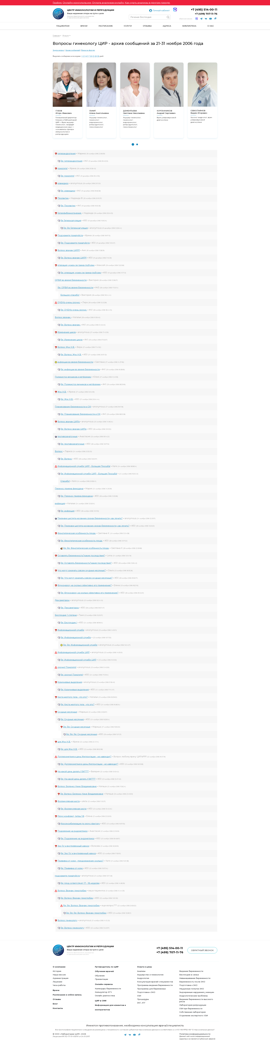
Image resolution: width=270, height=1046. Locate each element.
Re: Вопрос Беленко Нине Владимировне (81, 794)
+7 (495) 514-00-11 (204, 9)
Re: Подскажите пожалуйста (75, 243)
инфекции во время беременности (75, 362)
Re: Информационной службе (75, 637)
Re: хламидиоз (67, 191)
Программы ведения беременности (155, 985)
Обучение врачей (104, 971)
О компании (59, 967)
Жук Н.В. (62, 392)
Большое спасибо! (69, 295)
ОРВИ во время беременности (71, 280)
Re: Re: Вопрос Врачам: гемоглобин (81, 905)
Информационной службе (71, 630)
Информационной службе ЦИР (74, 652)
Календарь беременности (108, 988)
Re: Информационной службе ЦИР (78, 660)
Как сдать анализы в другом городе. (147, 2)
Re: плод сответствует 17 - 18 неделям (79, 883)
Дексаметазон (62, 600)
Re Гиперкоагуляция (70, 220)
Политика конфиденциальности (194, 1034)
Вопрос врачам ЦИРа (69, 421)
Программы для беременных (151, 989)
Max (175, 9)
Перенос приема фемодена (69, 488)
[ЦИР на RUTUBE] (215, 19)
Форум (65, 35)
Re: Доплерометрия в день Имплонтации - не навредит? (89, 764)
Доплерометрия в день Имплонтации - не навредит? (84, 756)
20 (96, 56)
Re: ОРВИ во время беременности (75, 287)
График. (57, 2)
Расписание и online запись (67, 995)
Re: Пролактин (67, 205)
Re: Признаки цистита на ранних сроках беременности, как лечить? (94, 526)
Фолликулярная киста (69, 801)
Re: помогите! (67, 176)
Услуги (128, 26)
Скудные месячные (67, 712)
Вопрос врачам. (63, 317)
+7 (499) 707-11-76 (206, 13)
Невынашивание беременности (194, 978)
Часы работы (59, 985)
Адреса (167, 26)
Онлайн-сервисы (104, 984)
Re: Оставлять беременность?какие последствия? (86, 563)
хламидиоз (63, 183)
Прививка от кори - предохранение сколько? (81, 861)
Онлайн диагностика (105, 995)
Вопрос (59, 451)
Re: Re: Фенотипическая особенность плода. (86, 548)
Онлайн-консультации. (77, 2)
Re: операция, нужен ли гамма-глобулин (80, 272)
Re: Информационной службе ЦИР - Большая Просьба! (88, 473)
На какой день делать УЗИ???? (73, 771)
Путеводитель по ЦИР (107, 967)
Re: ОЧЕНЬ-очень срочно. (73, 310)
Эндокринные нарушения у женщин (196, 992)
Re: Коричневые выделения (74, 689)
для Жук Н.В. (64, 741)
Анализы (141, 971)
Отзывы (147, 26)
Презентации (101, 979)
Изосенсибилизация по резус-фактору (80, 823)
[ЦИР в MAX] (196, 19)
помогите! (63, 168)
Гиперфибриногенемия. (70, 213)
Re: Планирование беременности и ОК (80, 414)
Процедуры (143, 999)
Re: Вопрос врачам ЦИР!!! (73, 258)
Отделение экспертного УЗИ (193, 1015)
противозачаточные (67, 436)
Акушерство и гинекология (150, 975)
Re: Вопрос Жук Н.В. (70, 354)
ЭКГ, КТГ (141, 1003)
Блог (55, 1004)
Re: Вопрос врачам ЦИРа (73, 429)
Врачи (83, 26)
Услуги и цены (144, 967)
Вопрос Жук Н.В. (66, 347)
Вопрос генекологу (67, 920)
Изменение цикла (67, 332)
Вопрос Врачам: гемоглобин (72, 890)
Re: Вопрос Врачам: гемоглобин (76, 898)
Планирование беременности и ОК (73, 406)
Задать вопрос (58, 50)
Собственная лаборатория (192, 1012)
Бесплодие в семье (189, 975)
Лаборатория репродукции (192, 1005)
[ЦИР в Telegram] (201, 19)
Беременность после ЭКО (192, 982)
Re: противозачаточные (72, 444)
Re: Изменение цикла (71, 339)
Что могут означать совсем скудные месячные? (82, 570)
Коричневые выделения (70, 682)
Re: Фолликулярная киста (73, 808)
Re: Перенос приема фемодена (76, 496)
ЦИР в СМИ (100, 1001)
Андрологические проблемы (193, 996)
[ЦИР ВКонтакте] (206, 19)
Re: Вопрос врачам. (70, 325)
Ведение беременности (191, 971)
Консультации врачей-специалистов (155, 982)
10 (91, 56)
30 (98, 56)
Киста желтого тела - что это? (73, 697)
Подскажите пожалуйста (70, 235)
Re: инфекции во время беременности (80, 369)
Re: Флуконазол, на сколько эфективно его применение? (89, 593)
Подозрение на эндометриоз (72, 831)
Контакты (58, 1008)
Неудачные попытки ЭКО (191, 989)
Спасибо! (65, 481)
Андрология (143, 978)
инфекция (60, 503)
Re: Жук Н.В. (66, 399)
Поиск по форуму (88, 50)
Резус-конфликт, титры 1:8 (71, 816)
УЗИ (139, 996)
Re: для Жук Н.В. (68, 749)
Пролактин (63, 198)
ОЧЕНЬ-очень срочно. (69, 302)
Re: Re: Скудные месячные (76, 727)
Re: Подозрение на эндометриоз (77, 838)
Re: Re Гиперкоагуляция (75, 228)
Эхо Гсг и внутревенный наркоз (73, 846)
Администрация (60, 978)
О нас (210, 26)
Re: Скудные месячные (72, 719)
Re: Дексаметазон (69, 607)
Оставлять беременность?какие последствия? (81, 555)
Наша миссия (59, 975)
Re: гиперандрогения (71, 161)
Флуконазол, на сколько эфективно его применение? (85, 585)
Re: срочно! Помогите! (71, 674)
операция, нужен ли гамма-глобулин (76, 265)
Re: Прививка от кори (71, 868)
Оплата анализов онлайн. (108, 2)
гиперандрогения (67, 153)
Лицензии (57, 982)
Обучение (100, 975)
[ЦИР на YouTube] (210, 19)
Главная (56, 35)
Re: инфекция (67, 511)
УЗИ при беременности (190, 1008)
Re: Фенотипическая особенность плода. (81, 540)
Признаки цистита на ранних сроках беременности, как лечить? (89, 518)
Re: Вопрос (66, 459)
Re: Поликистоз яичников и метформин (80, 384)
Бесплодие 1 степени (66, 615)
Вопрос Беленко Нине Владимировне (77, 786)
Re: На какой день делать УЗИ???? (77, 779)
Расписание (106, 26)
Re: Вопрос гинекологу (72, 928)
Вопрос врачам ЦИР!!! (69, 250)
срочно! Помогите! (67, 667)
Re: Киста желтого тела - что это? (77, 704)
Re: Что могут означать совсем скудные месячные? (86, 578)
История (57, 971)
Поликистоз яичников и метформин (73, 377)
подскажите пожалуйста (67, 875)
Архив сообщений (72, 50)
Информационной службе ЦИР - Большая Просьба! (84, 466)
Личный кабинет (161, 10)
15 (93, 56)
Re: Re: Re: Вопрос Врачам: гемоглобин (86, 913)
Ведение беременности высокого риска (196, 1000)
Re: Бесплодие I (68, 622)
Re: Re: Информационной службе (80, 645)
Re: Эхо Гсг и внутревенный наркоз (78, 853)
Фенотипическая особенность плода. (77, 533)
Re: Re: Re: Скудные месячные (81, 734)
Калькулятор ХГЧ (103, 992)
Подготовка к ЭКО (146, 992)
